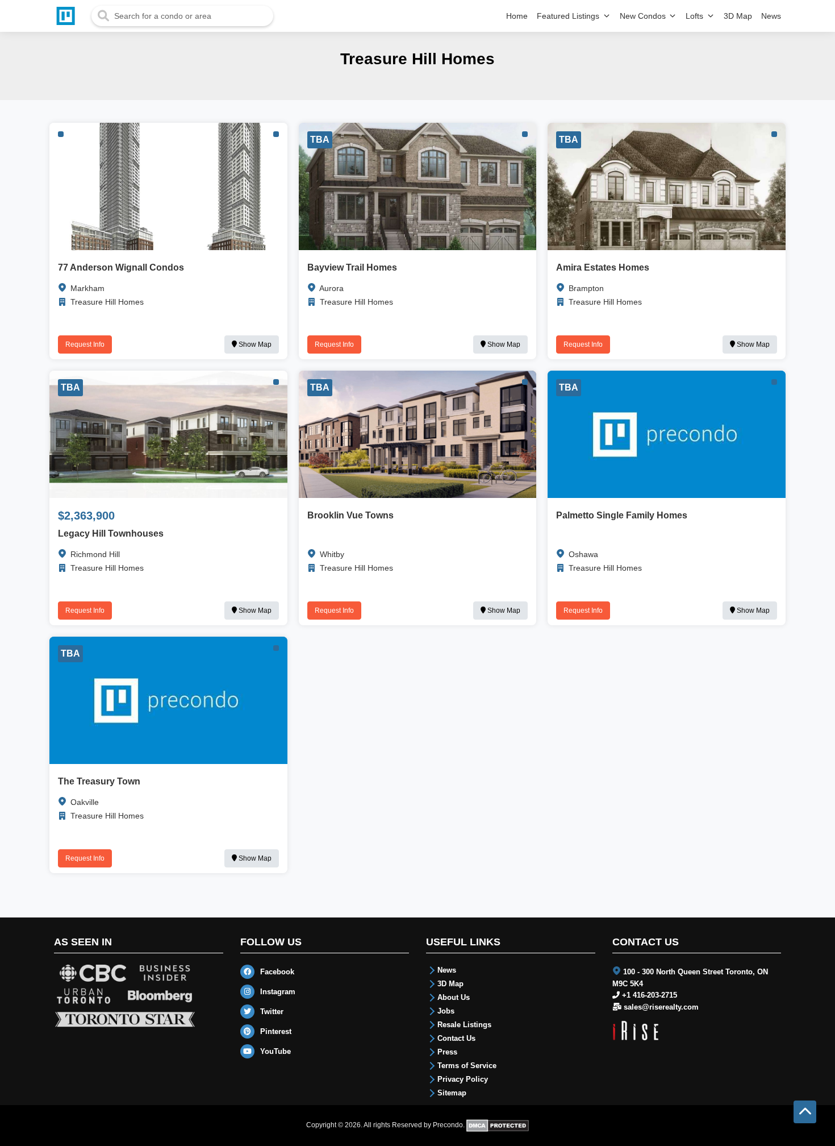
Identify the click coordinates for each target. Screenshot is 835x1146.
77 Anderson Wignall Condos (121, 267)
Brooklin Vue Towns (350, 515)
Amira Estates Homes (602, 267)
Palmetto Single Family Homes (621, 515)
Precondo (448, 1125)
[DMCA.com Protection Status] (497, 1125)
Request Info (85, 344)
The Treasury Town (99, 781)
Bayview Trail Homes (352, 267)
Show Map (254, 344)
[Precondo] (68, 16)
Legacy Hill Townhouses (111, 533)
